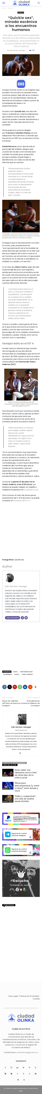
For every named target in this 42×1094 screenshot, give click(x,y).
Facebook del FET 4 (21, 500)
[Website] (22, 617)
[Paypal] (23, 1067)
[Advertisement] (21, 645)
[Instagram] (11, 1067)
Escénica (10, 8)
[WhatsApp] (20, 687)
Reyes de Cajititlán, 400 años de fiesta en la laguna (11, 703)
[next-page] (7, 807)
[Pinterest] (15, 687)
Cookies (36, 999)
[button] (3, 3)
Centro (15, 672)
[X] (9, 687)
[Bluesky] (18, 1080)
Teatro (16, 674)
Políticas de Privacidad (29, 996)
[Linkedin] (25, 687)
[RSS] (35, 1067)
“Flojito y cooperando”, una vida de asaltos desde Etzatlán (25, 799)
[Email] (26, 617)
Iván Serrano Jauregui (17, 50)
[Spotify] (5, 1074)
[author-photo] (21, 719)
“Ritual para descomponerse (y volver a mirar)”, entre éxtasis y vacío (27, 787)
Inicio (4, 8)
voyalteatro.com (31, 489)
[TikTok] (17, 1074)
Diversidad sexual (26, 672)
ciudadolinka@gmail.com (27, 1052)
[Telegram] (11, 1074)
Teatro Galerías (27, 674)
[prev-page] (3, 807)
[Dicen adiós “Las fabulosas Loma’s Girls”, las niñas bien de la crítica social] (7, 772)
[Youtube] (35, 1074)
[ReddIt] (30, 687)
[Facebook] (4, 687)
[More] (35, 687)
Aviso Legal (13, 996)
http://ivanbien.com (21, 730)
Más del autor (10, 765)
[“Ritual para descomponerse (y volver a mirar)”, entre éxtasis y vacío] (7, 786)
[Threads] (24, 1080)
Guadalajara (7, 674)
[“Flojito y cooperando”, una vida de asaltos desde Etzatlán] (7, 799)
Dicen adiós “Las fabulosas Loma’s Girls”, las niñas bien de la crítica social (26, 774)
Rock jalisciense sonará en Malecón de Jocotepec (30, 703)
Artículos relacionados (14, 763)
